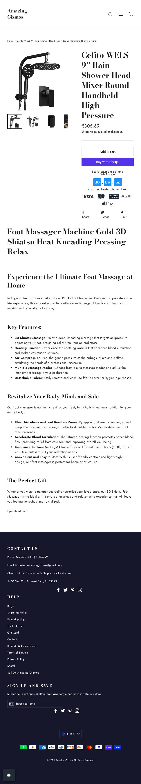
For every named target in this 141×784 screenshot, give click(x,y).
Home (10, 41)
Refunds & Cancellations (22, 646)
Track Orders (15, 626)
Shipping (87, 132)
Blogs (10, 606)
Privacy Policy (15, 659)
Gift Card (13, 633)
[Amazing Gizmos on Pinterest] (72, 589)
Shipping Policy (17, 613)
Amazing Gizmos (17, 13)
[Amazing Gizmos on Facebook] (58, 589)
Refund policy (16, 619)
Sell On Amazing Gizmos (23, 673)
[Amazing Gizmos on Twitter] (65, 589)
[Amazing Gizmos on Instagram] (80, 589)
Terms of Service (17, 653)
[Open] (9, 775)
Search (11, 666)
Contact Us (14, 639)
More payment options (107, 171)
